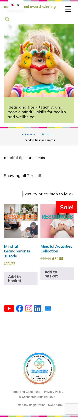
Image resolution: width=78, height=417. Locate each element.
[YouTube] (9, 309)
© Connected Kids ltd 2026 (37, 397)
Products (47, 134)
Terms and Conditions (25, 391)
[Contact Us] (48, 309)
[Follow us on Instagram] (28, 309)
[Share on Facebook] (19, 309)
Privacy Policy (53, 391)
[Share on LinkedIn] (38, 309)
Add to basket (14, 278)
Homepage (28, 134)
